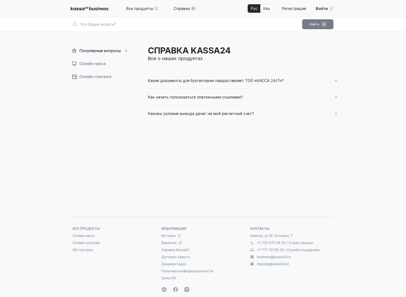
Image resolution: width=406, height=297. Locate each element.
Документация (173, 264)
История (168, 236)
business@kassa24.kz (274, 257)
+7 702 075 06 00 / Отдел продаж (285, 243)
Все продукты (139, 8)
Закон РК (168, 278)
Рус (254, 8)
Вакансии (168, 243)
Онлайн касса (84, 236)
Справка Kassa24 (175, 250)
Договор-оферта (175, 257)
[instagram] (187, 289)
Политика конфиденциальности (187, 271)
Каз (266, 8)
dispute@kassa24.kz (273, 264)
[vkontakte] (164, 289)
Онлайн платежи (86, 243)
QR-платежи (83, 250)
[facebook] (175, 289)
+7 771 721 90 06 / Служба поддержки (288, 250)
